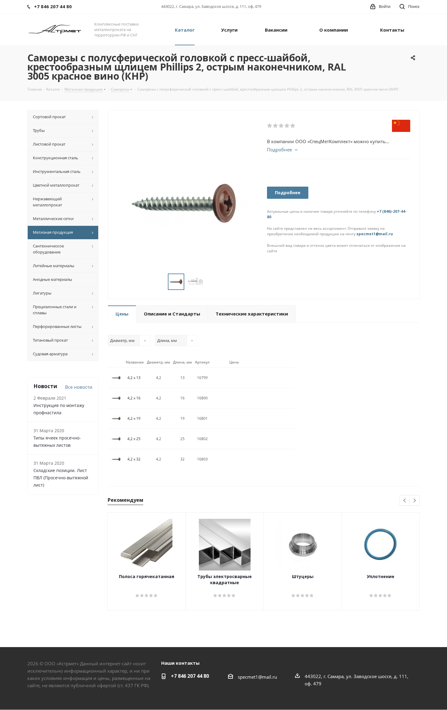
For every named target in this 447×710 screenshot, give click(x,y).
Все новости (78, 387)
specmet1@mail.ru (374, 233)
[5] (293, 125)
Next (415, 500)
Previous (405, 500)
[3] (281, 125)
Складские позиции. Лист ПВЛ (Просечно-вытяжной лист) (60, 477)
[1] (270, 125)
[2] (276, 125)
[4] (287, 125)
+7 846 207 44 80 (190, 676)
